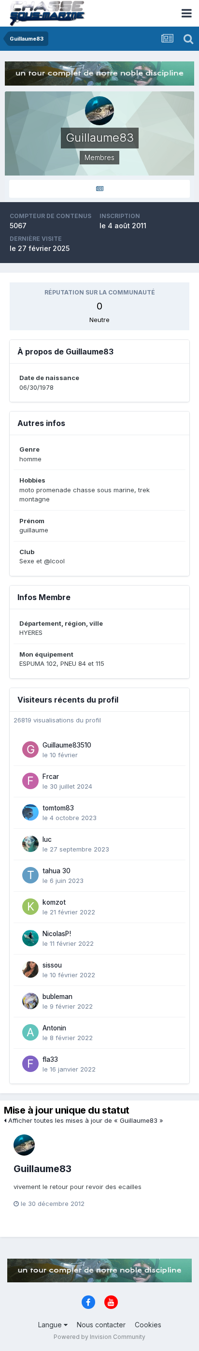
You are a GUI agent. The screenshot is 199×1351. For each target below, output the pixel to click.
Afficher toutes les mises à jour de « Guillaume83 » (84, 1120)
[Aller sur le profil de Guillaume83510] (30, 749)
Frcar (51, 776)
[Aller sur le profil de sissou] (30, 969)
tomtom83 (58, 808)
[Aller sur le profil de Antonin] (30, 1032)
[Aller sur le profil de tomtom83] (30, 812)
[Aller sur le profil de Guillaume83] (24, 1145)
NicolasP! (57, 934)
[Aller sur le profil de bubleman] (30, 1001)
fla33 (50, 1059)
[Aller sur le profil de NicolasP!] (30, 938)
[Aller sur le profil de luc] (30, 844)
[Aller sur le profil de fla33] (30, 1064)
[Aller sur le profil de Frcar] (30, 781)
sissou (52, 965)
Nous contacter (101, 1325)
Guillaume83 (42, 1169)
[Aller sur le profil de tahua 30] (30, 875)
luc (47, 839)
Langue (51, 1325)
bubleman (57, 996)
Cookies (148, 1325)
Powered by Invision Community (99, 1336)
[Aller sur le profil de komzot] (30, 906)
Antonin (54, 1028)
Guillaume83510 (67, 745)
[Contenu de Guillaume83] (99, 188)
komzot (54, 902)
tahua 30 (57, 871)
